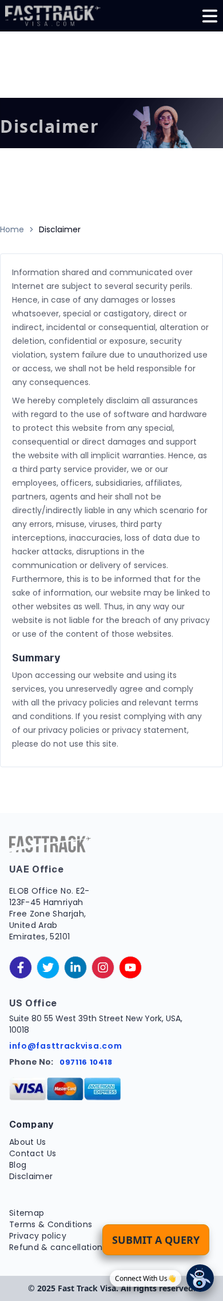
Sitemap (26, 1213)
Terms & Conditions (50, 1224)
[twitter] (48, 967)
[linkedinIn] (75, 967)
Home (12, 229)
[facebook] (20, 967)
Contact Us (33, 1153)
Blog (17, 1165)
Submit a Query (156, 1240)
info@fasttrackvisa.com (65, 1046)
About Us (27, 1142)
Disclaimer (31, 1176)
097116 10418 (86, 1062)
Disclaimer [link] (60, 229)
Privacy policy (37, 1235)
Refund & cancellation (55, 1247)
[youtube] (130, 967)
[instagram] (102, 967)
